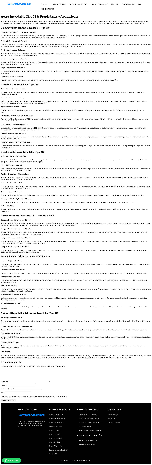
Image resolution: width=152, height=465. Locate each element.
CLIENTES (115, 4)
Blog (139, 4)
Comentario (5, 381)
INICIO (44, 4)
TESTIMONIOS (128, 4)
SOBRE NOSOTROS (58, 4)
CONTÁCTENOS (48, 9)
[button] (11, 460)
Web (2, 393)
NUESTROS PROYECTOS (79, 4)
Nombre (4, 385)
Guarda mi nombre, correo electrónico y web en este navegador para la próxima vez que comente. (35, 396)
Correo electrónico (7, 389)
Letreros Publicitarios (99, 4)
